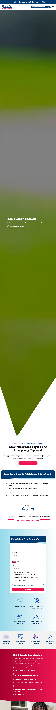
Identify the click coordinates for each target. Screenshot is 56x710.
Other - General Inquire (20, 580)
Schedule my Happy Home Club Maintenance (25, 574)
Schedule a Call (28, 463)
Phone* (13, 558)
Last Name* (14, 552)
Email (13, 565)
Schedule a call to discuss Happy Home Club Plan (26, 577)
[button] (38, 7)
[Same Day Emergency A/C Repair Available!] (28, 2)
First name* (14, 546)
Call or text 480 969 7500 (17, 227)
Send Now (28, 589)
